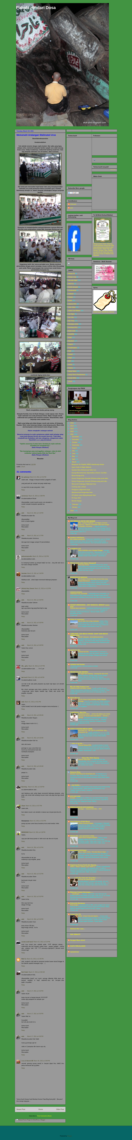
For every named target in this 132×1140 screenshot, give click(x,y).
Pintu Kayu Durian (83, 564)
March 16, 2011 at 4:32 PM (38, 821)
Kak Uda (71, 317)
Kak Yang (71, 321)
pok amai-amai (75, 796)
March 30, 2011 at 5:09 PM (42, 1061)
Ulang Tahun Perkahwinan (76, 374)
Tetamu (70, 368)
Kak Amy (24, 787)
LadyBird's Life (75, 548)
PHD (69, 351)
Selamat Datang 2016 (84, 745)
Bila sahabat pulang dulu (77, 539)
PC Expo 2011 (76, 498)
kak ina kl (24, 677)
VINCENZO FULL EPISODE (79, 593)
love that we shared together (86, 879)
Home (40, 1109)
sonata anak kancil (27, 942)
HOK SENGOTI (75, 934)
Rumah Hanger (77, 501)
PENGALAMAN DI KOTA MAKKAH (82, 807)
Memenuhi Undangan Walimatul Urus (36, 135)
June (74, 453)
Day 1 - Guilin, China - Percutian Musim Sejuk (92, 852)
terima (70, 364)
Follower (71, 293)
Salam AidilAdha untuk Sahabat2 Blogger (90, 550)
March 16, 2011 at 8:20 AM (35, 766)
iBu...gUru (24, 666)
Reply (23, 490)
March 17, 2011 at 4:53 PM (35, 991)
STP (69, 361)
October (75, 442)
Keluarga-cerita (73, 324)
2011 (72, 434)
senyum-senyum (76, 592)
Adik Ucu (71, 283)
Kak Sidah (24, 972)
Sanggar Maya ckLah (77, 940)
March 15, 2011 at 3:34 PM (35, 573)
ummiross (24, 496)
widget (114, 169)
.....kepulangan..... (76, 894)
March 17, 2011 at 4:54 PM (35, 1013)
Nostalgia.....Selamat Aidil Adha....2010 (90, 809)
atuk (22, 513)
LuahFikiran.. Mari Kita (78, 712)
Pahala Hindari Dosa (36, 7)
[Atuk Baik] (74, 251)
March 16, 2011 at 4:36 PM (37, 832)
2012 (72, 431)
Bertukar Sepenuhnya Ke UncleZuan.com (82, 774)
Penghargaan (72, 347)
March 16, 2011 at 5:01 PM (35, 847)
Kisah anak (71, 331)
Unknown (73, 204)
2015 (72, 423)
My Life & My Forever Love (79, 686)
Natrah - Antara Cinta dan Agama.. (88, 916)
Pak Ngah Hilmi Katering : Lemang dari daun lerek (93, 673)
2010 (72, 510)
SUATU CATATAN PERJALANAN (81, 729)
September (76, 445)
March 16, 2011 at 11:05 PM (35, 959)
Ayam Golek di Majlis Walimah (81, 467)
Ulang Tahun (72, 371)
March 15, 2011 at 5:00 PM (35, 622)
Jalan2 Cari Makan (74, 310)
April (73, 459)
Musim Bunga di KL (78, 475)
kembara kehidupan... (77, 537)
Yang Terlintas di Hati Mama (80, 821)
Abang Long (72, 277)
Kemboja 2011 (72, 327)
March (74, 462)
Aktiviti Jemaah (73, 287)
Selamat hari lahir (83, 651)
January (75, 507)
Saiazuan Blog (75, 772)
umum (23, 466)
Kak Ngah (71, 314)
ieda (22, 702)
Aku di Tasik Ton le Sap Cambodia (88, 621)
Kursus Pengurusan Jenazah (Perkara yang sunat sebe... (90, 478)
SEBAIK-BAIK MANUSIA (78, 608)
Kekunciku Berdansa (77, 903)
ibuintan (24, 573)
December (75, 436)
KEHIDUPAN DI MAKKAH (78, 577)
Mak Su (23, 959)
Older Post (60, 1109)
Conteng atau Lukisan (79, 487)
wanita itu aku (75, 650)
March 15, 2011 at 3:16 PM (35, 513)
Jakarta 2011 (72, 304)
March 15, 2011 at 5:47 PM (37, 666)
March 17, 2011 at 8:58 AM (37, 972)
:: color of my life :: (77, 743)
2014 (72, 426)
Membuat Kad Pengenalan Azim (82, 492)
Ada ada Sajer (72, 280)
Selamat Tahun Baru (84, 759)
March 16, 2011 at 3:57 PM (34, 805)
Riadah (70, 354)
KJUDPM (71, 334)
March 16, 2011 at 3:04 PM (36, 787)
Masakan (71, 341)
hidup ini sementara (77, 619)
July (73, 451)
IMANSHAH (25, 832)
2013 (72, 428)
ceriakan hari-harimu (77, 664)
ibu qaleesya (25, 477)
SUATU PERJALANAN (77, 946)
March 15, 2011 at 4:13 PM (43, 588)
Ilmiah (70, 300)
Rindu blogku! (74, 905)
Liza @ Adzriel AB (27, 1061)
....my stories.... (75, 785)
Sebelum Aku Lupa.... (77, 928)
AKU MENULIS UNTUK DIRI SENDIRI (82, 521)
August (74, 448)
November (75, 439)
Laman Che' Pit (75, 914)
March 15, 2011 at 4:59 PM (35, 600)
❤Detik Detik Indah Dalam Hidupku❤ (83, 563)
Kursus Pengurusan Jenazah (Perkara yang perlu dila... (90, 481)
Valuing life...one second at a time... (82, 836)
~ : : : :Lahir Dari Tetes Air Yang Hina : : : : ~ (85, 878)
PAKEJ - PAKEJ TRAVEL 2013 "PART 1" (82, 866)
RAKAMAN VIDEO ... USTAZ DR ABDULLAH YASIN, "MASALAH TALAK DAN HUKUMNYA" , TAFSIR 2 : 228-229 (94, 715)
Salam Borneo (75, 698)
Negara (70, 344)
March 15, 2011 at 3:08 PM (37, 496)
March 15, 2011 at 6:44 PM (36, 677)
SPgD (70, 357)
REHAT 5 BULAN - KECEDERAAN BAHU (91, 637)
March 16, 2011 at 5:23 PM (42, 942)
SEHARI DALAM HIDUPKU (79, 672)
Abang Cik (71, 273)
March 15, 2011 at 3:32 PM (41, 556)
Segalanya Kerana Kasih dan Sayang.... (84, 865)
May (73, 456)
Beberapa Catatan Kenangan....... (81, 892)
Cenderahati (72, 290)
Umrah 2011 (72, 378)
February (75, 504)
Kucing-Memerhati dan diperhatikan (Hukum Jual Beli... (90, 473)
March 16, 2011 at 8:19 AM (35, 738)
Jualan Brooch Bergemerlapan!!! (88, 837)
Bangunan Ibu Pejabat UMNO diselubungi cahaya (88, 464)
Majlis (70, 337)
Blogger (69, 1136)
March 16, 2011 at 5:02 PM (35, 896)
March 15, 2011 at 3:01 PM (38, 477)
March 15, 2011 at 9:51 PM (33, 702)
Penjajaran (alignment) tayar (81, 489)
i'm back (73, 798)
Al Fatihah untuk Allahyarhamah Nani (84, 495)
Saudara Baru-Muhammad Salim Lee (84, 470)
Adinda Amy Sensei (27, 588)
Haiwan (70, 297)
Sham (23, 805)
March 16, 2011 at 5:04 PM (35, 919)
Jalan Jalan (71, 307)
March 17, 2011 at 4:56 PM (35, 1036)
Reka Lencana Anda (73, 252)
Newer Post (20, 1109)
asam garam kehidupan (78, 850)
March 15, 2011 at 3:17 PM (35, 535)
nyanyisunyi (74, 952)
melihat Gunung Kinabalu (86, 823)
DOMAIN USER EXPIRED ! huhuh (80, 688)
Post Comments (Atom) (44, 1116)
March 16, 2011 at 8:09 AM (35, 715)
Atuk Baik (70, 224)
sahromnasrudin (26, 556)
